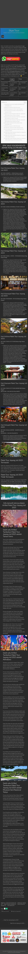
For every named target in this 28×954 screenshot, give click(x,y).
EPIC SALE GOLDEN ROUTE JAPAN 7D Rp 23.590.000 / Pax (13, 123)
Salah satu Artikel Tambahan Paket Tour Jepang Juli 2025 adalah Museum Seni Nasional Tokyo (15, 139)
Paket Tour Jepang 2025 (16, 911)
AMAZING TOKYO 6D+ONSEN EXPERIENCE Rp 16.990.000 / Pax (14, 105)
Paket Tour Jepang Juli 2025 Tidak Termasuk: (14, 109)
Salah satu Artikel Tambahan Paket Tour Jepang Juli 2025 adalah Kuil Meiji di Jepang (15, 117)
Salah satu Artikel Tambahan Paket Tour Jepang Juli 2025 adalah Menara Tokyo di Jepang (15, 114)
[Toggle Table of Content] (24, 102)
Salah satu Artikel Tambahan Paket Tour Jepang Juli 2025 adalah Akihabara (15, 136)
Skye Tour (14, 30)
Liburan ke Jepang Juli (11, 902)
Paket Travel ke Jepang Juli (10, 904)
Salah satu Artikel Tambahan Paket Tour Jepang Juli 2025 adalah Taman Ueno (15, 133)
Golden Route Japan (5, 93)
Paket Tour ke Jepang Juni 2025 (17, 923)
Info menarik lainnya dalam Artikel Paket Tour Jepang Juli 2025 (14, 111)
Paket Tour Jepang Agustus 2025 (10, 920)
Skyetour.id (18, 50)
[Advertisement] (14, 14)
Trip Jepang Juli (10, 905)
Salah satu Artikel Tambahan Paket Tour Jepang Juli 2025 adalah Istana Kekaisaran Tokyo (15, 120)
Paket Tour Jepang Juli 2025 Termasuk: (12, 107)
